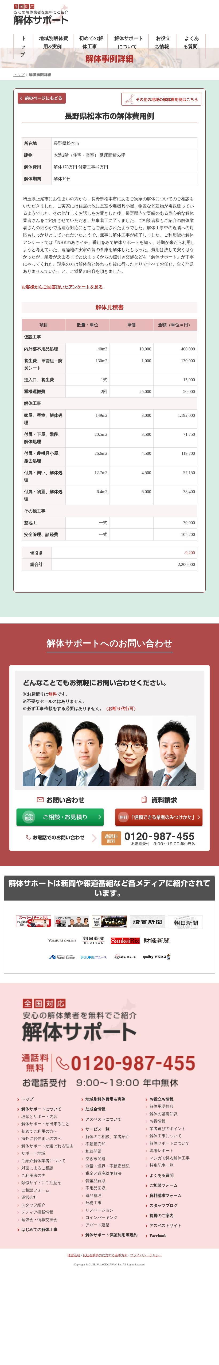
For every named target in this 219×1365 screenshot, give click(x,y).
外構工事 (93, 1203)
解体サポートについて (41, 1109)
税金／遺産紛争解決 (103, 1173)
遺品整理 (93, 1195)
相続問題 (93, 1151)
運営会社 (29, 1197)
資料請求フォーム (166, 1195)
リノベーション (99, 1210)
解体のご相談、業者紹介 (107, 1137)
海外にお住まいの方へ (41, 1138)
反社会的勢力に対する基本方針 (105, 1255)
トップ (23, 46)
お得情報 (158, 1121)
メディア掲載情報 (37, 1212)
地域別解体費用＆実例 (105, 1099)
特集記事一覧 (162, 1165)
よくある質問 (162, 1175)
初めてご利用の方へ (39, 1131)
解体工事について (166, 1136)
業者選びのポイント (168, 1128)
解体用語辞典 (162, 1106)
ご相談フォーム (35, 1190)
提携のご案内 (162, 1215)
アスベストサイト (166, 1225)
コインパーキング (101, 1217)
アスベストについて (103, 1119)
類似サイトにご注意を (41, 1183)
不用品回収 (95, 1188)
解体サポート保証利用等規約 (111, 1235)
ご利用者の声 (33, 1175)
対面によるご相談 (37, 1168)
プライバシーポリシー (146, 1255)
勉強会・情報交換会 (39, 1219)
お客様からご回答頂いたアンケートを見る (62, 287)
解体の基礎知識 (164, 1114)
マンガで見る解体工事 (170, 1158)
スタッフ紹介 (33, 1205)
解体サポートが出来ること (45, 1124)
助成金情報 (95, 1109)
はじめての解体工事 (39, 1229)
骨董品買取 (95, 1181)
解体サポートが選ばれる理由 (47, 1146)
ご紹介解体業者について (43, 1161)
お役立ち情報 (162, 1099)
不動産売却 (95, 1144)
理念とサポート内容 (39, 1116)
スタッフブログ (164, 1205)
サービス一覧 (97, 1129)
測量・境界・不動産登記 (107, 1166)
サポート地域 (33, 1153)
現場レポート (162, 1150)
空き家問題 (95, 1158)
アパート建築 (97, 1225)
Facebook (158, 1236)
